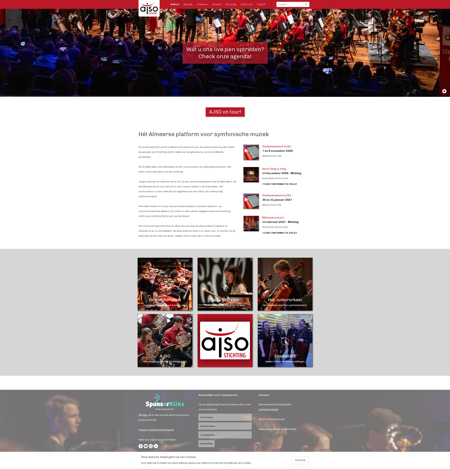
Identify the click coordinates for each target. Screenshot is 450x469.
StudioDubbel (288, 429)
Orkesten (202, 4)
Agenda (188, 4)
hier (145, 415)
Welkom (174, 4)
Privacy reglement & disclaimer (156, 429)
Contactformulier (268, 409)
